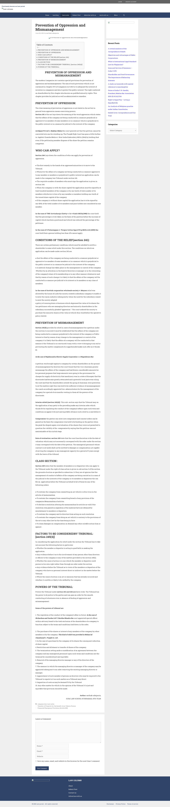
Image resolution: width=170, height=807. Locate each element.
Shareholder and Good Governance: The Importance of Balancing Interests (121, 77)
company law (42, 704)
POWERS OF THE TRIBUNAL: (48, 67)
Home (47, 15)
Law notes (65, 15)
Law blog (56, 15)
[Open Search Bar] (124, 15)
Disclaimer (110, 804)
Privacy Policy (120, 804)
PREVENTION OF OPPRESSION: (49, 52)
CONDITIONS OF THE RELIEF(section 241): (53, 57)
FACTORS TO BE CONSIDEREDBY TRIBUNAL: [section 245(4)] (60, 64)
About (70, 786)
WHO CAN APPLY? (45, 55)
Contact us (72, 793)
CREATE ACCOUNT (130, 2)
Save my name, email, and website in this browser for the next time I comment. (68, 761)
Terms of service (132, 804)
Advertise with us (90, 15)
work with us (103, 15)
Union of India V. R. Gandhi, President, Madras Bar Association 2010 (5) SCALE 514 (121, 93)
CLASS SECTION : (44, 62)
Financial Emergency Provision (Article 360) (53, 708)
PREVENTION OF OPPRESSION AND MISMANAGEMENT (58, 50)
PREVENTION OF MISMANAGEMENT (52, 60)
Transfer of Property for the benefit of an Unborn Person (57, 706)
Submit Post (76, 15)
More (116, 15)
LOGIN (120, 2)
